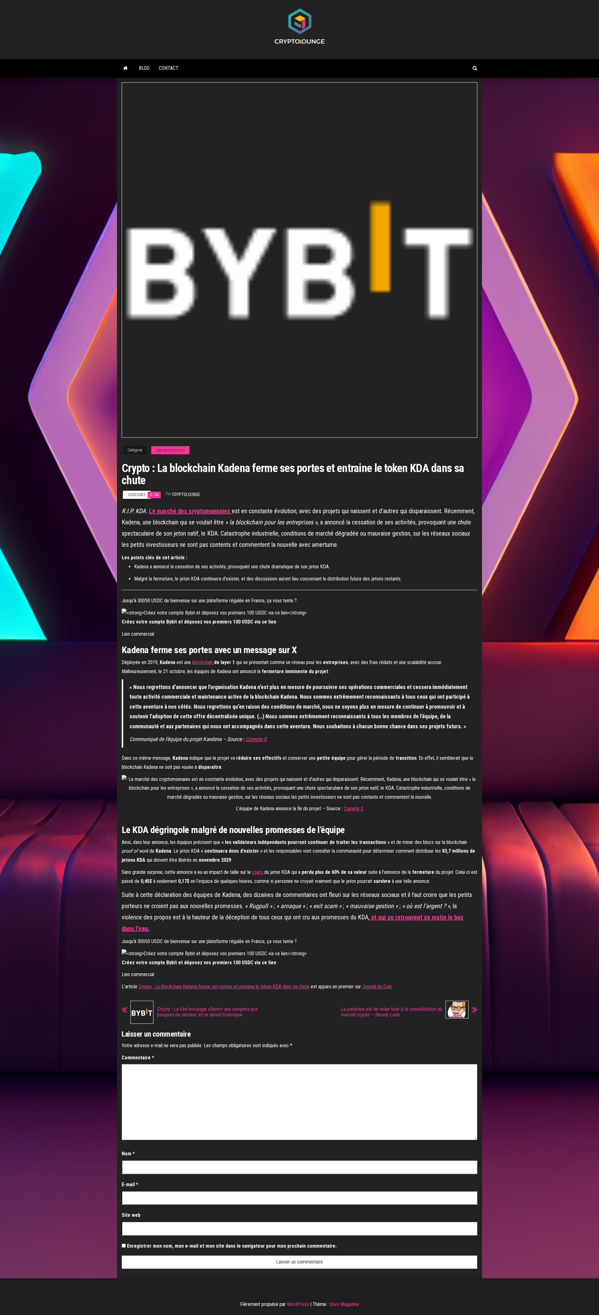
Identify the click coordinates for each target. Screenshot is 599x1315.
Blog (144, 68)
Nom (128, 1154)
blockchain (202, 662)
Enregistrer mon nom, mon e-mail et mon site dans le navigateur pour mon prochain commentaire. (232, 1246)
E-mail (130, 1184)
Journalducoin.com (170, 450)
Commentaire (138, 1058)
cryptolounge (186, 494)
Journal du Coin (377, 987)
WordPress (298, 1304)
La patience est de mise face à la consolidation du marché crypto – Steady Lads (391, 1012)
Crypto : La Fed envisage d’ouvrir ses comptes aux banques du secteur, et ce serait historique (207, 1012)
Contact (168, 68)
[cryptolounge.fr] (125, 68)
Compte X (256, 739)
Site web (131, 1215)
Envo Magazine (344, 1304)
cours (258, 872)
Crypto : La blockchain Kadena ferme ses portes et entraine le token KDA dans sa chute (224, 987)
